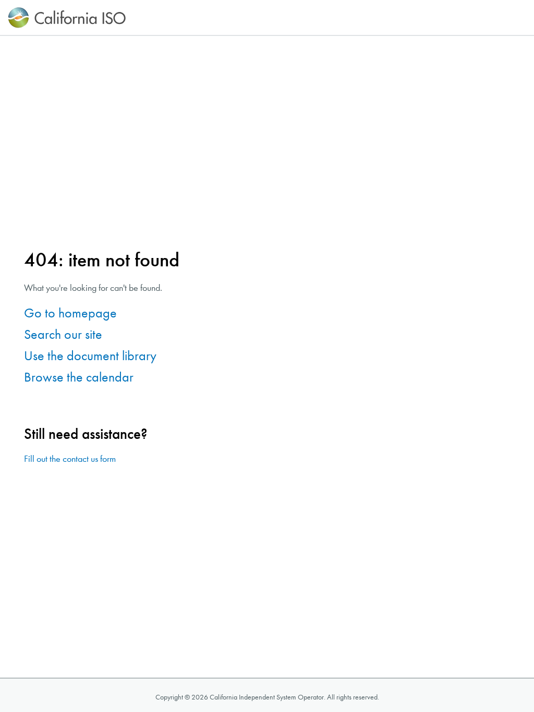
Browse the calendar (79, 377)
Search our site (63, 334)
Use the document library (90, 356)
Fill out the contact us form (70, 458)
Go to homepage (70, 313)
